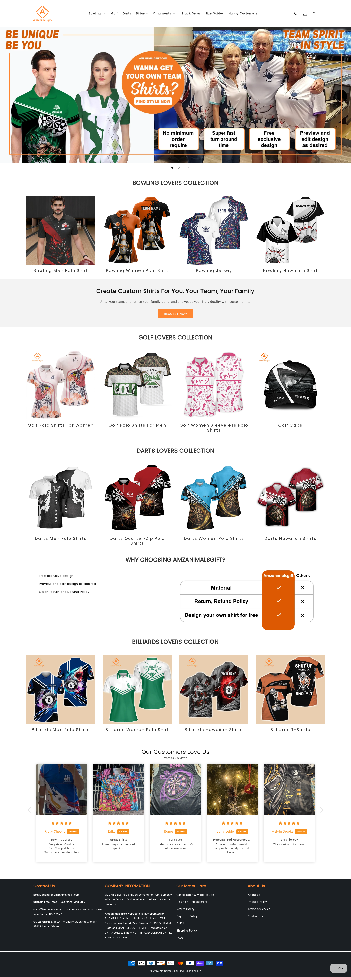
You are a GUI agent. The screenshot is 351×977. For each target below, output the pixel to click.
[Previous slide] (162, 167)
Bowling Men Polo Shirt (60, 270)
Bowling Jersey (214, 270)
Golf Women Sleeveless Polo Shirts (214, 428)
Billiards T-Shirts (290, 729)
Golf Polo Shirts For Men (137, 425)
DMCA (180, 923)
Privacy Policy (257, 901)
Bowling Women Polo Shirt (137, 270)
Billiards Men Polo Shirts (61, 729)
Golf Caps (290, 425)
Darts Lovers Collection (175, 451)
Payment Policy (186, 916)
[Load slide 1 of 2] (172, 167)
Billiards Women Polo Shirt (137, 729)
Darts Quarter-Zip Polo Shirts (137, 541)
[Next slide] (188, 167)
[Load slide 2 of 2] (179, 167)
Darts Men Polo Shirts (61, 538)
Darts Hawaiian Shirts (290, 538)
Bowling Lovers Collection (176, 183)
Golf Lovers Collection (175, 337)
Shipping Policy (186, 930)
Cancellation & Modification (195, 894)
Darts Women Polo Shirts (214, 538)
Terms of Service (259, 909)
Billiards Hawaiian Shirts (214, 729)
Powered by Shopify (190, 970)
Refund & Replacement (191, 901)
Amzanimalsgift (169, 970)
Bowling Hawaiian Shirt (290, 270)
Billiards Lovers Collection (175, 642)
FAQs (179, 937)
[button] (97, 13)
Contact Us (255, 916)
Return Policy (185, 909)
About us (254, 894)
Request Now (175, 314)
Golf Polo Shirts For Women (61, 425)
